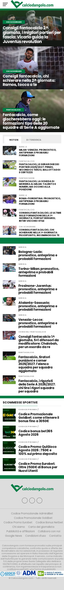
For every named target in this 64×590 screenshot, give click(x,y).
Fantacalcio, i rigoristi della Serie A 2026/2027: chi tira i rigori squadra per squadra (36, 386)
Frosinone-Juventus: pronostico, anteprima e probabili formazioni (37, 289)
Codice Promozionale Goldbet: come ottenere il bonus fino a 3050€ (38, 418)
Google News (13, 536)
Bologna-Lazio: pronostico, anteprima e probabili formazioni (37, 255)
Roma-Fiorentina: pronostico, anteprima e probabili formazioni (40, 201)
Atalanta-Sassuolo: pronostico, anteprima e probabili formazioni (37, 306)
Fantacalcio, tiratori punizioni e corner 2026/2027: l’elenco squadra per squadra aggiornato (35, 364)
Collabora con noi (49, 531)
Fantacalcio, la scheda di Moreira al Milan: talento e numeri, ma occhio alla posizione (37, 185)
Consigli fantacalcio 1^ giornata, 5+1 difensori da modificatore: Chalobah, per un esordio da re (38, 342)
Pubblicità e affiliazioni (20, 531)
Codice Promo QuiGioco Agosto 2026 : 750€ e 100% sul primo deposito (37, 450)
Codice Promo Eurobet (18, 522)
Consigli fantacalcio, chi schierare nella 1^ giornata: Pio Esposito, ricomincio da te (39, 232)
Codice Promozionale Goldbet (33, 518)
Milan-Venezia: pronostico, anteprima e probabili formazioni (37, 152)
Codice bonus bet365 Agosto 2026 (35, 433)
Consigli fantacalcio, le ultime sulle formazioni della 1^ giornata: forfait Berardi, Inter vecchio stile (40, 217)
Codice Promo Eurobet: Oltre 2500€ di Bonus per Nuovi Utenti (37, 467)
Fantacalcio (26, 352)
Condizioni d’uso (35, 536)
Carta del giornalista (41, 527)
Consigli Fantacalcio (32, 331)
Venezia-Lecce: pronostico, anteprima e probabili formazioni (37, 323)
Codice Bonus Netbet (49, 522)
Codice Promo (27, 409)
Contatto (55, 536)
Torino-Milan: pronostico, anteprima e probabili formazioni (38, 272)
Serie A (22, 247)
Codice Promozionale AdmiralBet (32, 513)
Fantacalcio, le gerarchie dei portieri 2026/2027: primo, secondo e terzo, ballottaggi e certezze (39, 168)
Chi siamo (18, 527)
